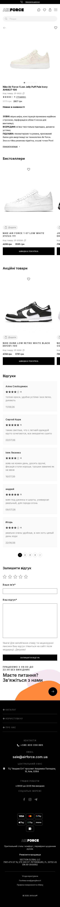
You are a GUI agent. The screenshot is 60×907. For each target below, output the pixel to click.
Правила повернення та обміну (30, 885)
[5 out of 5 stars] (26, 577)
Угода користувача (30, 876)
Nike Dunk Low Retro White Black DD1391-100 (26, 344)
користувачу (14, 718)
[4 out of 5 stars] (21, 577)
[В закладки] (55, 27)
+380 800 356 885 (32, 745)
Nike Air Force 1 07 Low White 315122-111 (23, 234)
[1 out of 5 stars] (5, 577)
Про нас (11, 727)
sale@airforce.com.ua (30, 756)
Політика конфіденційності (30, 881)
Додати (12, 227)
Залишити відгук (30, 657)
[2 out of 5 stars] (10, 577)
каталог (11, 710)
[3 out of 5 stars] (15, 577)
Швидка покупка (28, 251)
